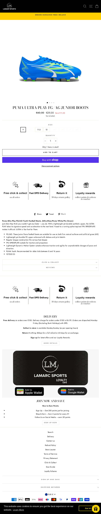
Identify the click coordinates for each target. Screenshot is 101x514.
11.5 (39, 129)
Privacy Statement (51, 458)
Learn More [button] (18, 510)
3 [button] (52, 103)
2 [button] (49, 103)
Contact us (50, 440)
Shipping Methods (50, 487)
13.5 (63, 129)
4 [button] (54, 103)
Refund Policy (50, 445)
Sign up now (50, 423)
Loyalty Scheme (50, 471)
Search (50, 432)
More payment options (50, 166)
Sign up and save (50, 479)
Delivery (50, 436)
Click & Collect (50, 262)
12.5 (54, 129)
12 (47, 129)
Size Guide (50, 467)
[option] (50, 15)
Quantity (50, 135)
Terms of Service (50, 454)
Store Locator (50, 449)
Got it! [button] (88, 508)
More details (50, 343)
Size (50, 125)
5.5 (77, 129)
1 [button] (47, 102)
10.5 (30, 129)
